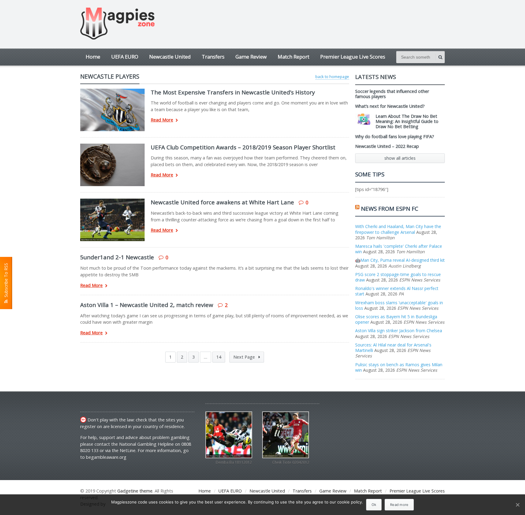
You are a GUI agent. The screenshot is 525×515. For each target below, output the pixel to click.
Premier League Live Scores (352, 56)
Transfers (213, 56)
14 (218, 357)
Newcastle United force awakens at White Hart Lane (222, 202)
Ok (374, 505)
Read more (399, 505)
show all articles (400, 158)
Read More (162, 120)
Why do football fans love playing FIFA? (394, 136)
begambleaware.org (106, 457)
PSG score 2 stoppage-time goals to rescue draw (398, 277)
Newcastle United (170, 56)
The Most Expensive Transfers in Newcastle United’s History (233, 92)
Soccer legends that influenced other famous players (392, 93)
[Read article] (112, 91)
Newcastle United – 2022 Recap (387, 146)
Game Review (251, 56)
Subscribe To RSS (6, 281)
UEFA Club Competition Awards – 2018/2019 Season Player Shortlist (243, 147)
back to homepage (332, 76)
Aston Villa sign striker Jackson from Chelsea (398, 330)
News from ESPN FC (389, 208)
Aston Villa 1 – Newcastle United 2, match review (146, 305)
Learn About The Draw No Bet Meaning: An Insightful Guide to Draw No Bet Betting (407, 121)
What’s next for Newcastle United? (390, 106)
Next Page (244, 357)
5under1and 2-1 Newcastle (117, 257)
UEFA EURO (124, 56)
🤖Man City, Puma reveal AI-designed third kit (400, 260)
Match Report (293, 56)
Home (93, 56)
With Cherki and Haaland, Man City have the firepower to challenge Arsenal (398, 229)
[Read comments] (120, 200)
